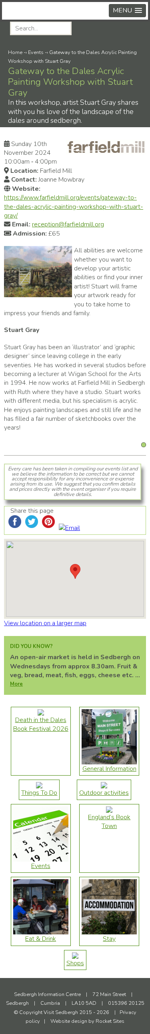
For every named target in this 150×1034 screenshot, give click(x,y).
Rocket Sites (110, 1021)
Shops (75, 963)
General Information (109, 768)
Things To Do (39, 792)
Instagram (119, 29)
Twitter (138, 29)
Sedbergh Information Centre (47, 994)
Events (36, 52)
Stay (109, 938)
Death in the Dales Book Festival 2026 (40, 724)
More (16, 684)
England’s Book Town (109, 821)
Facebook (99, 29)
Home (15, 52)
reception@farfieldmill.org (68, 224)
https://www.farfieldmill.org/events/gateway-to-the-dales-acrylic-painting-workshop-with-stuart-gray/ (73, 206)
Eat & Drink (40, 938)
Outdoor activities (104, 792)
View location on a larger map (45, 623)
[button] (127, 10)
